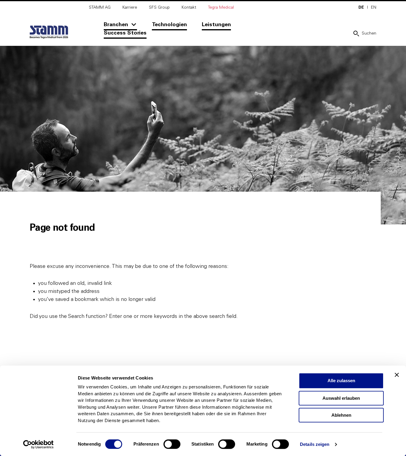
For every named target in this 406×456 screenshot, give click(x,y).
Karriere (129, 7)
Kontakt (189, 7)
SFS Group (159, 7)
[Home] (49, 32)
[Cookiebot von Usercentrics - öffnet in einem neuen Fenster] (38, 444)
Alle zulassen (341, 380)
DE (361, 7)
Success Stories (125, 33)
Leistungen (216, 24)
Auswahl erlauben (341, 398)
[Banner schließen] (397, 375)
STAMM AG (100, 7)
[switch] (171, 444)
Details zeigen (314, 444)
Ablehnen (341, 415)
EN (373, 7)
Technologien (169, 24)
